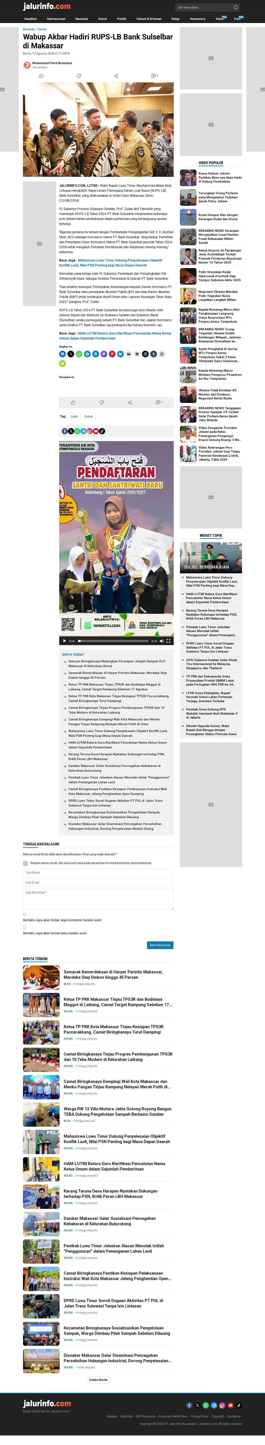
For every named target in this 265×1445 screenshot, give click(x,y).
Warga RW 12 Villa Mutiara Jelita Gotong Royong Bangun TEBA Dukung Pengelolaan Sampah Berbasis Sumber (117, 1111)
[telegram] (83, 431)
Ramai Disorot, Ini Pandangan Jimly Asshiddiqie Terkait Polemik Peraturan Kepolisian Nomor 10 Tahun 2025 (220, 257)
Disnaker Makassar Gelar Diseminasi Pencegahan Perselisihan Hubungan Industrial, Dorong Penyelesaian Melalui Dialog (115, 826)
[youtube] (96, 431)
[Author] (27, 65)
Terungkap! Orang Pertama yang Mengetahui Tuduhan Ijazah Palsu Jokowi (218, 197)
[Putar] (65, 641)
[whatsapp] (77, 431)
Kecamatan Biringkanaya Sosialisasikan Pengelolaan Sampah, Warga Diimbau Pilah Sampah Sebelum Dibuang (114, 814)
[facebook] (65, 431)
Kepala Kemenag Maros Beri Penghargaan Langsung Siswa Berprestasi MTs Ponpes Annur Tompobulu (219, 316)
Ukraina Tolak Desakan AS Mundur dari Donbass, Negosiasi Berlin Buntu (218, 394)
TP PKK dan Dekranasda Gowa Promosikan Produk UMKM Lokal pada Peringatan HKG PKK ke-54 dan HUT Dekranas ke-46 (210, 683)
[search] (236, 7)
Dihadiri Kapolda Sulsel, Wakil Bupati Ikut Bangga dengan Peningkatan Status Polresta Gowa (211, 730)
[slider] (113, 641)
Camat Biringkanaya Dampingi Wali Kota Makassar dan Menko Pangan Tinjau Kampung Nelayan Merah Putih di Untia (114, 722)
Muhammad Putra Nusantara (52, 63)
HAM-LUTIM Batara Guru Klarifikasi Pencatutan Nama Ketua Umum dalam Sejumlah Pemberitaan (118, 745)
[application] (116, 543)
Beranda (29, 29)
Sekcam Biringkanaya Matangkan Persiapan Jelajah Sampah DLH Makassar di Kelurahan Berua (117, 663)
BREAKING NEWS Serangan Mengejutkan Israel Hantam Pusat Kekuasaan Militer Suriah (219, 237)
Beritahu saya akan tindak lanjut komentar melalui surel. (62, 920)
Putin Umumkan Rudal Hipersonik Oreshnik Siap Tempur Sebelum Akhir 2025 (220, 276)
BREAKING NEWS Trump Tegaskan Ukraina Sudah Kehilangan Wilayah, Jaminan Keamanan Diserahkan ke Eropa (220, 337)
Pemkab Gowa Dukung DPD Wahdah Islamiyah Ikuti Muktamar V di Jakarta (212, 713)
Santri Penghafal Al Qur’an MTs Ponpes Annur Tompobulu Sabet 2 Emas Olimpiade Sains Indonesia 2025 (218, 357)
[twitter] (71, 431)
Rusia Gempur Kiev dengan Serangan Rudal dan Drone (218, 217)
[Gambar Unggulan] (98, 129)
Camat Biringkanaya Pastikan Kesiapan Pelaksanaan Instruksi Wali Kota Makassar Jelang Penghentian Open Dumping (118, 791)
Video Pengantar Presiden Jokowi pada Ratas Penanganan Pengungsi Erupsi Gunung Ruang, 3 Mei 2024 (219, 436)
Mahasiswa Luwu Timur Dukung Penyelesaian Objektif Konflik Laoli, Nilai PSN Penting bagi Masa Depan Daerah (118, 733)
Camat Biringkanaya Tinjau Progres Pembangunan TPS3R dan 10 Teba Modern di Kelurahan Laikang (117, 710)
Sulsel (42, 29)
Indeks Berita (98, 1380)
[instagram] (90, 431)
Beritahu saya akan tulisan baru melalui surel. (55, 933)
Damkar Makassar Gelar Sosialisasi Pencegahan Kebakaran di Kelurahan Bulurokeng (115, 768)
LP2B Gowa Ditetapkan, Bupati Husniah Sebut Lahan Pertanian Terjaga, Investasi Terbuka (209, 697)
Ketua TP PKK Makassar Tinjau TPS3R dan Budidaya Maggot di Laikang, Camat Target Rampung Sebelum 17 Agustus (115, 687)
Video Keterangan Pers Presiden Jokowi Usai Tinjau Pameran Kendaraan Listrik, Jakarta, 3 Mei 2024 (219, 454)
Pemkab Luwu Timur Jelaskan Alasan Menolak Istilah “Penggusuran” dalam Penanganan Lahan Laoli (119, 780)
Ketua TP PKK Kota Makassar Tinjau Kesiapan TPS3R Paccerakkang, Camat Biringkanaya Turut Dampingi (119, 698)
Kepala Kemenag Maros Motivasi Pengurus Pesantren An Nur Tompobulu (220, 375)
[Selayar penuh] (168, 641)
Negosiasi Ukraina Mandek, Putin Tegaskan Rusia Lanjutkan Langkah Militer (218, 296)
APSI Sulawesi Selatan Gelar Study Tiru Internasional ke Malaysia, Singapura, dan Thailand (211, 664)
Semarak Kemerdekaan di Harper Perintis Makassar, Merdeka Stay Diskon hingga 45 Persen (118, 675)
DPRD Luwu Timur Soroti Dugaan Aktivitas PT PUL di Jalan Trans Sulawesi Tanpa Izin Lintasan (116, 803)
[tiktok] (102, 431)
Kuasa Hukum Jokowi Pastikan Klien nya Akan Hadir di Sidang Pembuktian (220, 177)
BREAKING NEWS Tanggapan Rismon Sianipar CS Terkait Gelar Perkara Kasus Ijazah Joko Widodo (220, 414)
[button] (116, 543)
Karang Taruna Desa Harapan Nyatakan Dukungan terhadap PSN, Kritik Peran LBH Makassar (117, 756)
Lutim (74, 416)
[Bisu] (162, 641)
